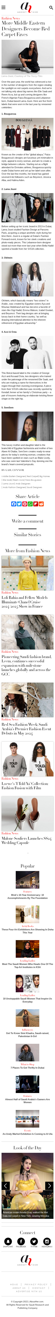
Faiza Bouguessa (33, 480)
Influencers (27, 1029)
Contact (39, 1288)
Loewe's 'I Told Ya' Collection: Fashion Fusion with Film (25, 786)
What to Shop (27, 1064)
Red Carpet (32, 476)
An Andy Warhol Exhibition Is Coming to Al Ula (27, 1134)
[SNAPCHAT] (8, 1241)
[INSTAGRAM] (47, 1241)
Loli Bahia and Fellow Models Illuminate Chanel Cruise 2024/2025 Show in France (25, 602)
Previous (6, 1186)
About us (19, 1288)
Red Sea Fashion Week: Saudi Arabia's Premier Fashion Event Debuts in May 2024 (26, 729)
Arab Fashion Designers (14, 487)
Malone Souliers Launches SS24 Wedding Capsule (26, 840)
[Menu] (3, 7)
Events (27, 1130)
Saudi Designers (34, 487)
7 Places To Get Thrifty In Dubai (27, 1067)
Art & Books (28, 926)
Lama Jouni (8, 484)
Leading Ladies (27, 960)
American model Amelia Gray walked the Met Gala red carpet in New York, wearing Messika (26, 1214)
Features (27, 891)
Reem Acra (18, 480)
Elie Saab (7, 480)
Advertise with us (29, 1291)
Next (49, 1186)
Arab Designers (23, 484)
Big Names (45, 476)
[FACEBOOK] (21, 1241)
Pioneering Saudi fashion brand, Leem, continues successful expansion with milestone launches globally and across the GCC (26, 666)
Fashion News (10, 592)
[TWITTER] (34, 1241)
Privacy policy (36, 1284)
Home (14, 1284)
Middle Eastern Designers (14, 476)
